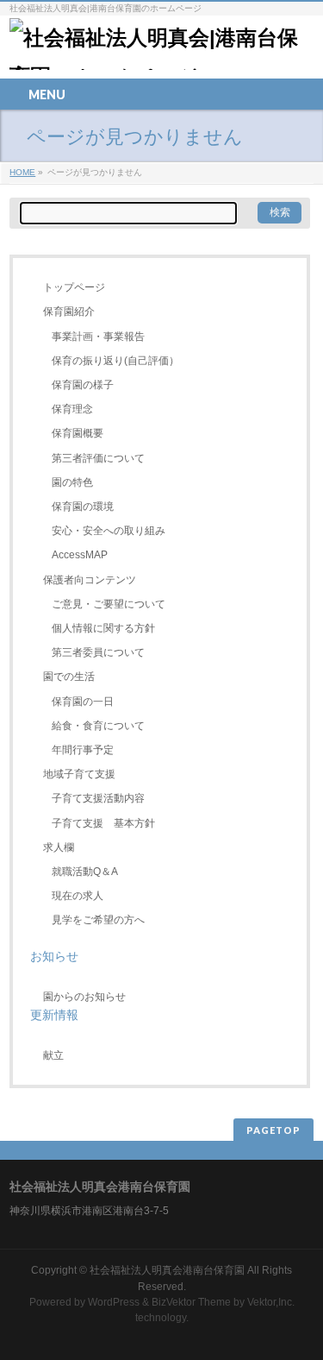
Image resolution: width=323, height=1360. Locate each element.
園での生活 (69, 677)
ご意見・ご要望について (108, 604)
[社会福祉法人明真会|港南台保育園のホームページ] (161, 50)
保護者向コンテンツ (89, 580)
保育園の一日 (83, 702)
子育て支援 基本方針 (103, 823)
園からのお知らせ (84, 997)
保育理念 (72, 409)
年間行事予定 (83, 750)
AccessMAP (80, 555)
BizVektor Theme (191, 1302)
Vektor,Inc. (271, 1302)
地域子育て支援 (79, 774)
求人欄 (58, 847)
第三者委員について (98, 652)
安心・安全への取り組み (108, 531)
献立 (53, 1055)
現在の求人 (77, 896)
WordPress (114, 1302)
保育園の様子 (83, 385)
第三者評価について (98, 458)
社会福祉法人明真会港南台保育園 (168, 1270)
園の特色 (72, 482)
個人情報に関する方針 (103, 628)
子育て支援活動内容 (98, 798)
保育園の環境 (83, 507)
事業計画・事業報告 (98, 337)
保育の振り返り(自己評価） (115, 361)
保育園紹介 (69, 311)
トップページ (74, 287)
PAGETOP (273, 1130)
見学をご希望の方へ (98, 920)
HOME (22, 172)
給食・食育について (98, 726)
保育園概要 (77, 433)
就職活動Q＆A (85, 872)
